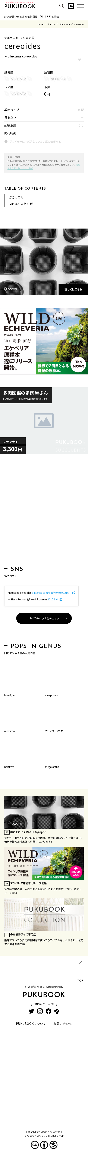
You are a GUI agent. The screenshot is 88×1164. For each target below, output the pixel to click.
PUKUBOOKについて (31, 1023)
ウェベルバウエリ (55, 731)
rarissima (9, 731)
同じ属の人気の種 (21, 204)
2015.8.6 (52, 599)
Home (40, 24)
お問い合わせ (62, 1023)
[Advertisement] (44, 511)
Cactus (51, 24)
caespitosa (51, 695)
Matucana (65, 24)
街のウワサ (16, 197)
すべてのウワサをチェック (44, 618)
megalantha (52, 766)
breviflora (10, 695)
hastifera (9, 766)
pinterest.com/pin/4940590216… (51, 592)
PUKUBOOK (20, 6)
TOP (80, 980)
